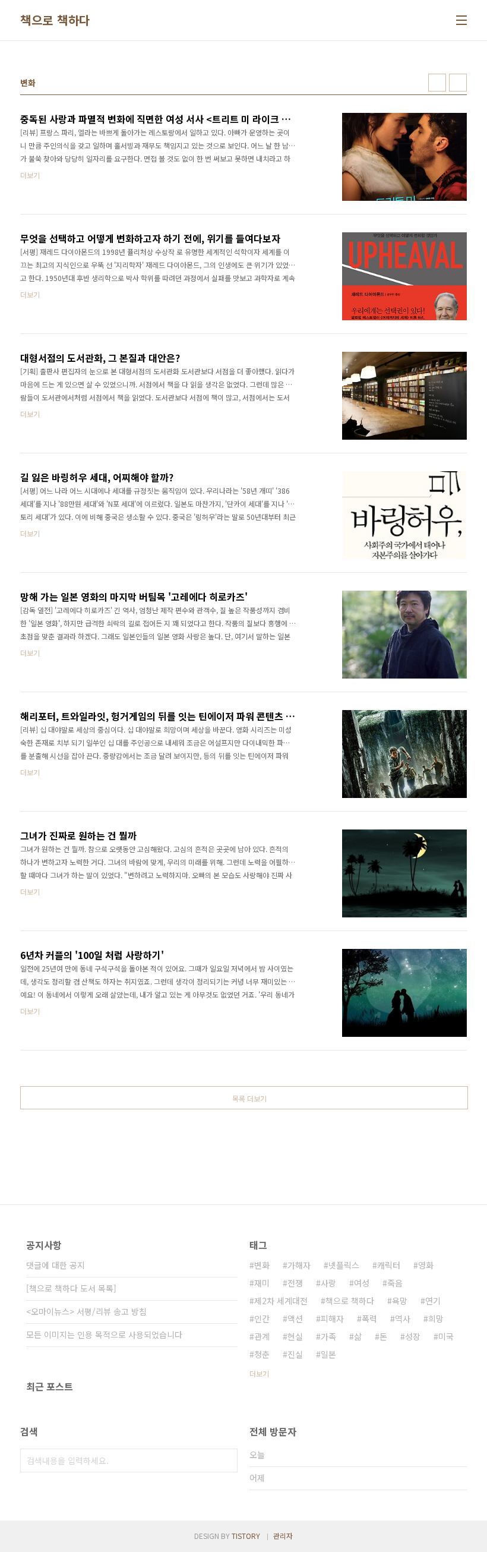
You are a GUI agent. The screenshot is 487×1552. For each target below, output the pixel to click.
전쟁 (295, 1283)
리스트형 (458, 83)
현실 (295, 1336)
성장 (412, 1336)
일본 (328, 1354)
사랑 (328, 1283)
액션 (295, 1318)
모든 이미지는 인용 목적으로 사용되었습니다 (104, 1334)
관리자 (283, 1536)
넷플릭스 (343, 1265)
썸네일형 (437, 83)
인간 (262, 1318)
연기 (433, 1301)
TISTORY (246, 1536)
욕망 (399, 1301)
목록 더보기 (249, 1098)
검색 (225, 1460)
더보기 (259, 1373)
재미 (262, 1283)
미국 (446, 1336)
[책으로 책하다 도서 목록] (71, 1288)
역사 (402, 1318)
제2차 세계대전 (281, 1301)
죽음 (395, 1283)
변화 (262, 1265)
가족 (328, 1336)
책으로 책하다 (55, 20)
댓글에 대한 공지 (55, 1265)
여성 (361, 1283)
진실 (295, 1354)
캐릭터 (388, 1265)
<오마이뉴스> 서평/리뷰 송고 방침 (86, 1311)
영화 (426, 1265)
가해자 (299, 1265)
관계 (262, 1336)
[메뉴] (461, 20)
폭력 (369, 1318)
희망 (436, 1318)
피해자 (332, 1318)
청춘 (262, 1354)
